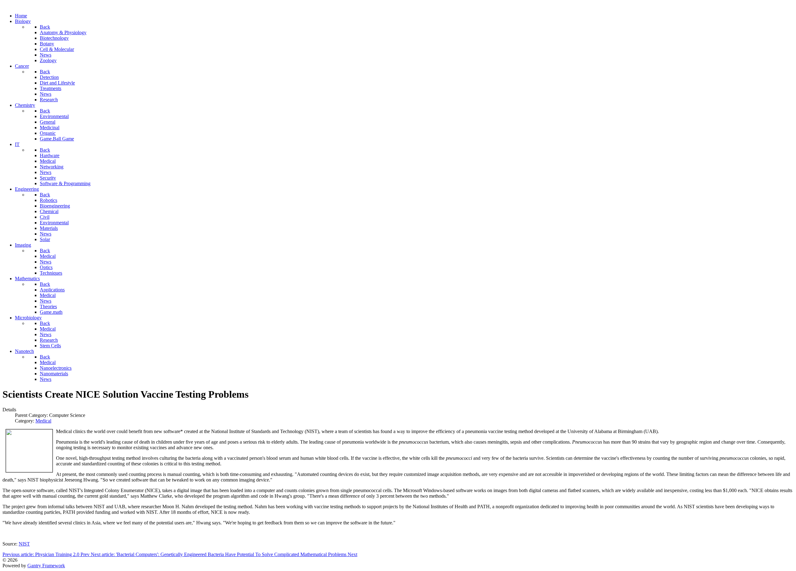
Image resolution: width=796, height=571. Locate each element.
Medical (43, 420)
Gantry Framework (46, 565)
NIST (24, 543)
